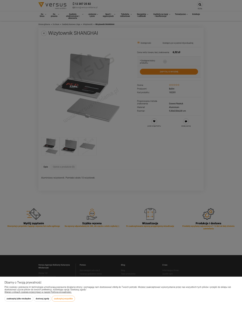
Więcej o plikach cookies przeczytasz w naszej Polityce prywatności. (38, 292)
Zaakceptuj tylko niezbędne (19, 299)
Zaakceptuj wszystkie (63, 299)
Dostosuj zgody (42, 299)
